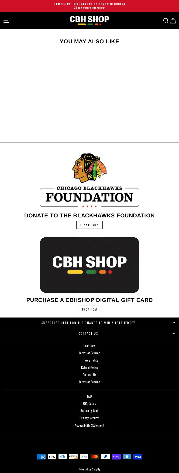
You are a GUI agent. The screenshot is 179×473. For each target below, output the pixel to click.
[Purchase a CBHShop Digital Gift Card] (89, 264)
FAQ (89, 396)
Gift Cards (89, 403)
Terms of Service (89, 352)
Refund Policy (89, 367)
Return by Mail (89, 410)
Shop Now (89, 309)
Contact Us (88, 333)
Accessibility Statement (89, 425)
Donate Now (89, 225)
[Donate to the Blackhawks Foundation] (89, 180)
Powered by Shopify (89, 469)
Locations (89, 345)
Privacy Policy (89, 360)
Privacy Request (89, 417)
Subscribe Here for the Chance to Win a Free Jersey (88, 322)
